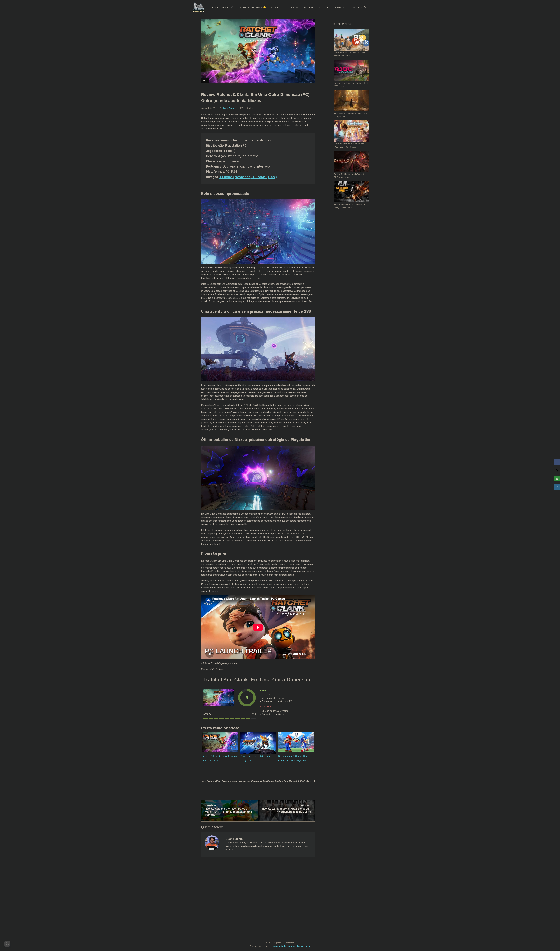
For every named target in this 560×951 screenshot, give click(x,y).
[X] (557, 470)
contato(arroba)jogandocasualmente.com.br (290, 946)
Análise (216, 781)
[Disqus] (257, 901)
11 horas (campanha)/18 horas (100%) (248, 177)
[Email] (557, 487)
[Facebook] (557, 462)
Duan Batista (229, 108)
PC (241, 108)
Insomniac (237, 781)
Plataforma (256, 781)
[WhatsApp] (557, 478)
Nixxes (246, 781)
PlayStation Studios (273, 781)
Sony (309, 781)
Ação (209, 781)
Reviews (250, 108)
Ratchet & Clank (297, 781)
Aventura (226, 781)
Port (286, 781)
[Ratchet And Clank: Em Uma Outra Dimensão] (218, 697)
